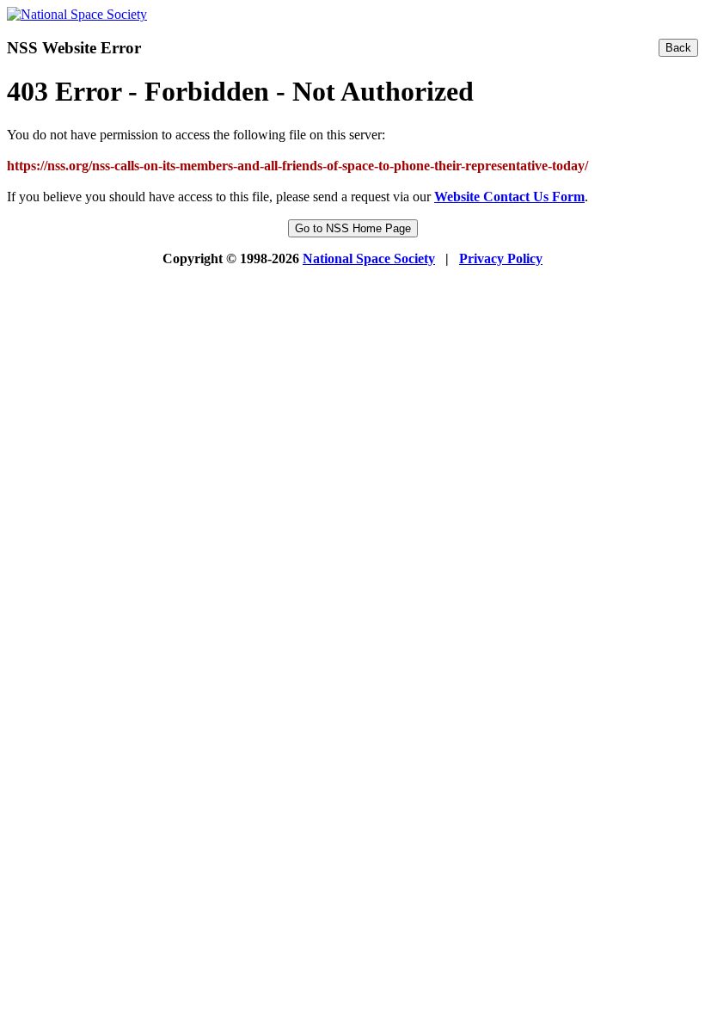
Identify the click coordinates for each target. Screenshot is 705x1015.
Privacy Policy (501, 258)
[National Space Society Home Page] (77, 14)
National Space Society (369, 258)
